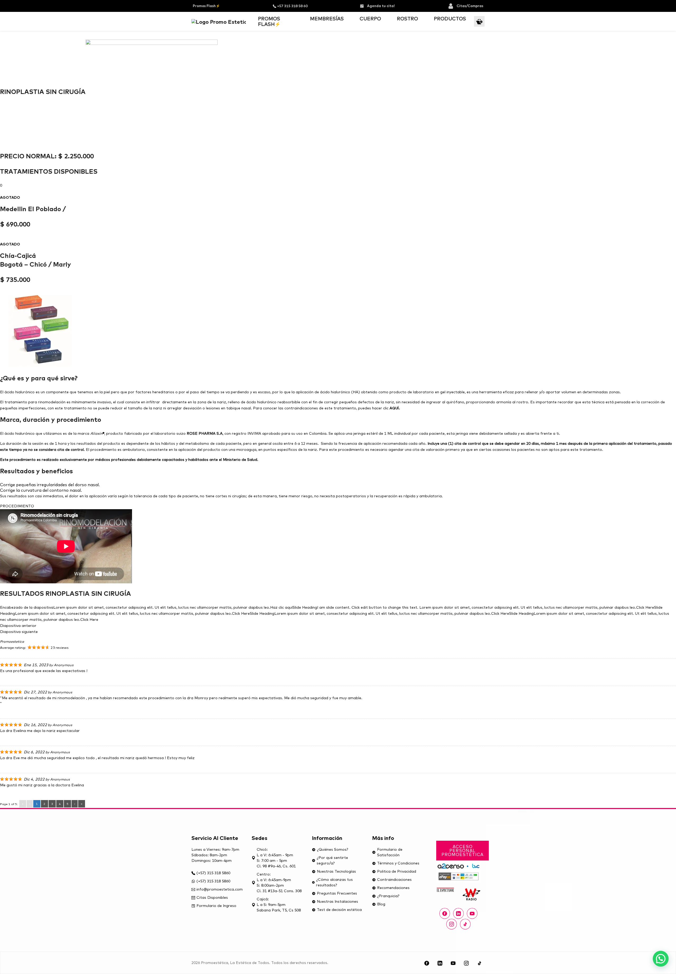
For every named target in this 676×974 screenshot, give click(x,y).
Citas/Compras (470, 6)
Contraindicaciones (394, 879)
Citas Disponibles (212, 897)
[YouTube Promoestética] (453, 963)
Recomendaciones (393, 887)
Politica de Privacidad (396, 871)
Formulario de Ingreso (216, 905)
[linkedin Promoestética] (458, 913)
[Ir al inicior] (218, 21)
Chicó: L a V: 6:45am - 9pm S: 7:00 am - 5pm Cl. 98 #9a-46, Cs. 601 (276, 857)
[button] (661, 959)
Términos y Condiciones (398, 863)
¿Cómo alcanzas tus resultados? (334, 882)
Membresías (327, 19)
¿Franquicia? (388, 895)
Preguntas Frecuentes (337, 893)
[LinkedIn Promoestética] (440, 963)
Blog (381, 904)
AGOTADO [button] (10, 197)
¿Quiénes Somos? (332, 849)
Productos (450, 19)
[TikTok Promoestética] (479, 963)
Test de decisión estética (339, 909)
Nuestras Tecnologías (336, 871)
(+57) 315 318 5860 (213, 873)
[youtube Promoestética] (472, 913)
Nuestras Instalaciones (337, 901)
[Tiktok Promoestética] (465, 924)
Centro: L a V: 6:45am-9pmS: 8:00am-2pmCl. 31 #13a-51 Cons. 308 (279, 882)
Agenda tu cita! (380, 6)
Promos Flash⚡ (206, 6)
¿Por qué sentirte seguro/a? (332, 860)
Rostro (407, 19)
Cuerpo (370, 19)
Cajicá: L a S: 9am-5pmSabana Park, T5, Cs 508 (279, 904)
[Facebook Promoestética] (444, 913)
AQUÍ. (394, 408)
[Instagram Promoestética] (451, 924)
